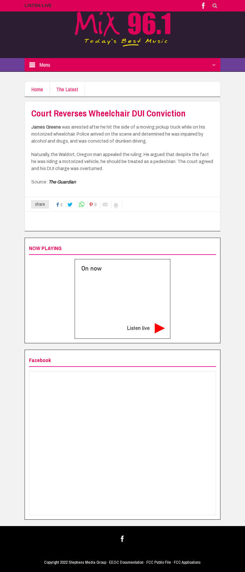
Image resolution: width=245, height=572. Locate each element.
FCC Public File (158, 562)
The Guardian (62, 182)
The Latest (67, 89)
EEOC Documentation (126, 562)
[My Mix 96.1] (122, 29)
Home (37, 89)
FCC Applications (187, 562)
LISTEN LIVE (38, 5)
